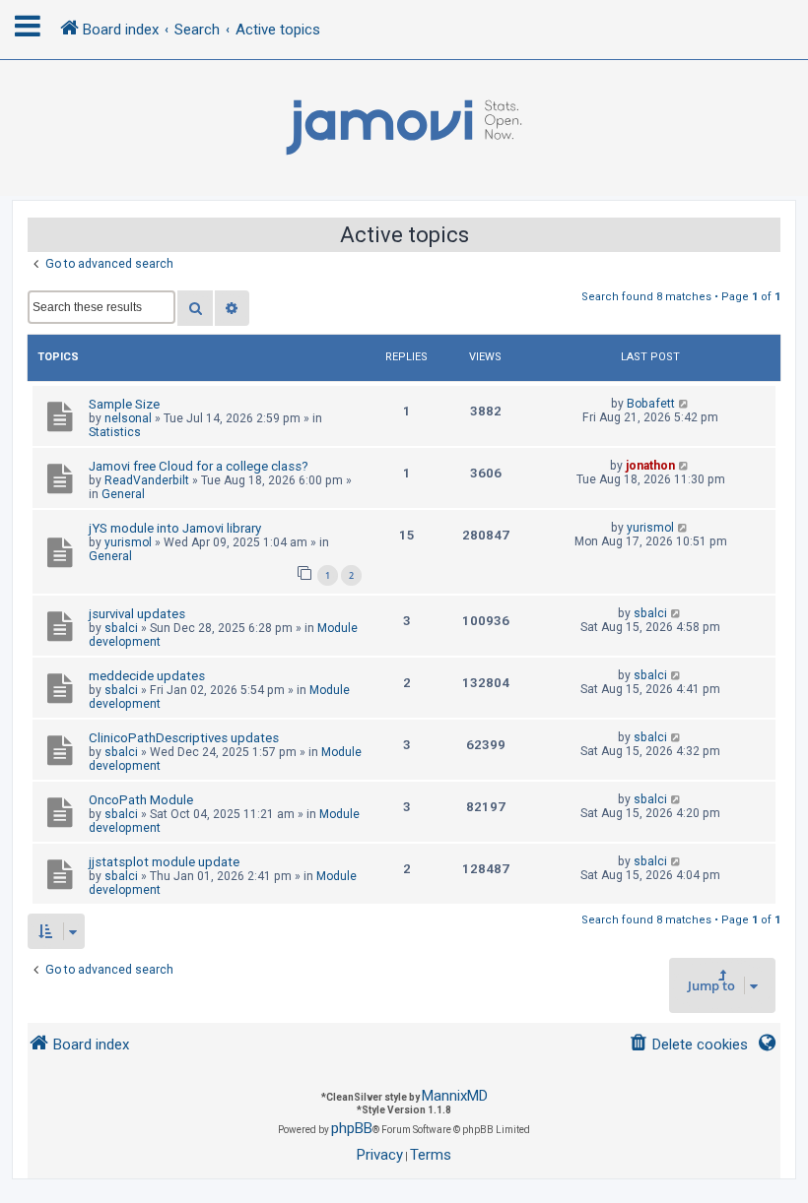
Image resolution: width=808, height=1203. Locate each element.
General (123, 494)
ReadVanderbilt (146, 480)
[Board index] (404, 128)
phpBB (351, 1128)
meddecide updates (147, 675)
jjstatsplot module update (164, 862)
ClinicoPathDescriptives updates (184, 737)
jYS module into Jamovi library (175, 528)
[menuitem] (688, 1045)
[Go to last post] (684, 404)
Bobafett (651, 404)
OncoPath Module (141, 799)
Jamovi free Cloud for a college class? (198, 466)
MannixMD (455, 1096)
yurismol (128, 542)
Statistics (115, 432)
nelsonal (128, 418)
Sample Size (124, 404)
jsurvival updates (137, 613)
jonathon (650, 466)
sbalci (121, 628)
